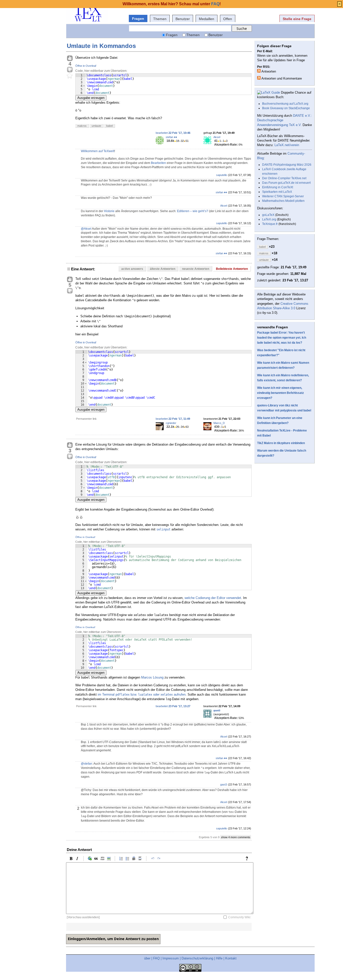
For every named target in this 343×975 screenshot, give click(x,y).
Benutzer (183, 19)
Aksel (216, 137)
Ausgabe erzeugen (90, 98)
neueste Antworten (195, 269)
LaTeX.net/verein (286, 145)
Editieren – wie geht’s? (192, 211)
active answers (132, 269)
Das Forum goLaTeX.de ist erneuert (286, 183)
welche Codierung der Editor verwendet (213, 598)
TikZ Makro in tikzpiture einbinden (281, 443)
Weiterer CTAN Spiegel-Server (283, 196)
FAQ (156, 958)
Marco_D (219, 422)
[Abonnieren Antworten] (259, 71)
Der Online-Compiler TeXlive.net (284, 178)
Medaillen (206, 19)
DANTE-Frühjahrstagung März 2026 (286, 164)
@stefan (86, 763)
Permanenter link (86, 418)
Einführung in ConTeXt (277, 187)
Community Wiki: (239, 917)
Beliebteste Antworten (232, 269)
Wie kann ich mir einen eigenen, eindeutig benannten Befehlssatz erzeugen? (280, 393)
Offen (227, 19)
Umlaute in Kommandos (101, 45)
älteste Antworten (162, 269)
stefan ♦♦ (171, 137)
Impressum (170, 958)
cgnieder (171, 422)
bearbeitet (173, 132)
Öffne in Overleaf (85, 65)
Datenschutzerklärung (197, 958)
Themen (159, 19)
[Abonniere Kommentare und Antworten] (259, 78)
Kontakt (231, 958)
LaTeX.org (269, 219)
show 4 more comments (235, 837)
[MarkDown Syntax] (248, 858)
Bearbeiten (158, 163)
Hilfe (219, 958)
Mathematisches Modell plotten (283, 201)
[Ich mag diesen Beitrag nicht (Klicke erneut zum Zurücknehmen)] (70, 70)
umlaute (96, 125)
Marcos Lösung (152, 677)
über (147, 958)
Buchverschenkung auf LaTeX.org (285, 103)
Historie (109, 211)
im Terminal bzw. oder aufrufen (142, 694)
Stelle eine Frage (297, 19)
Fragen (138, 19)
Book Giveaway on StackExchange (286, 108)
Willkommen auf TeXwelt (97, 151)
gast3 (216, 710)
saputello (221, 174)
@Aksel (86, 228)
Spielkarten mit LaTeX (277, 192)
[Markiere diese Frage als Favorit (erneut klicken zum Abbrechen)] (70, 76)
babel (109, 125)
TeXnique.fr (270, 224)
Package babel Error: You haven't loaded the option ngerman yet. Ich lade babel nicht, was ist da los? (281, 337)
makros (82, 125)
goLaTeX (268, 215)
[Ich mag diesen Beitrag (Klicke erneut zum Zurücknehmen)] (70, 58)
